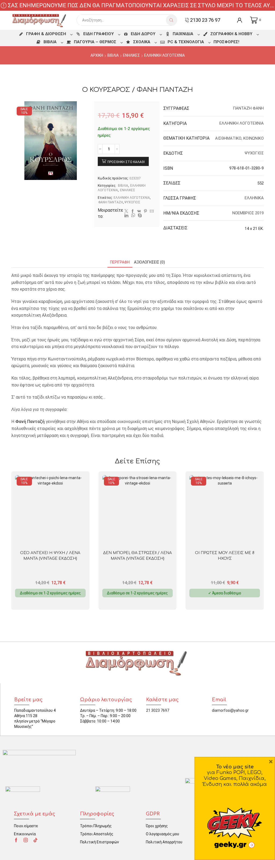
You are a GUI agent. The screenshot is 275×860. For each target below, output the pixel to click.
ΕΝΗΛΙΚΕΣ (131, 55)
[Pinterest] (145, 211)
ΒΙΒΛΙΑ (113, 55)
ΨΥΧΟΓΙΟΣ (132, 202)
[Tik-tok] (35, 840)
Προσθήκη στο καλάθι (126, 162)
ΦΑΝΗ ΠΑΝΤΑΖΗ (110, 202)
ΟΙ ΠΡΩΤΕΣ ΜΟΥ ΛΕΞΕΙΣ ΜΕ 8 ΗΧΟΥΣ (224, 556)
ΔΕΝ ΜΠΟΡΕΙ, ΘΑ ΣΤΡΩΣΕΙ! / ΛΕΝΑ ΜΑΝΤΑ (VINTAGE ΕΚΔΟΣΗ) (137, 556)
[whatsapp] (133, 216)
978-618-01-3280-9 (246, 168)
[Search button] (171, 20)
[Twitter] (126, 211)
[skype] (139, 216)
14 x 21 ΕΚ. (254, 228)
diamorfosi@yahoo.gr (230, 710)
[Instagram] (26, 840)
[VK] (139, 211)
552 (260, 183)
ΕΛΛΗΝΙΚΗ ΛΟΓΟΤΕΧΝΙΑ (164, 55)
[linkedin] (126, 216)
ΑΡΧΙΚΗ (97, 55)
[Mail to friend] (152, 211)
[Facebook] (132, 211)
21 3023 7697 (157, 710)
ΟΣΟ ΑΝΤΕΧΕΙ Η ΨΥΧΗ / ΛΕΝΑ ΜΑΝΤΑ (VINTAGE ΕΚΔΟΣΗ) (50, 556)
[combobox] (122, 20)
